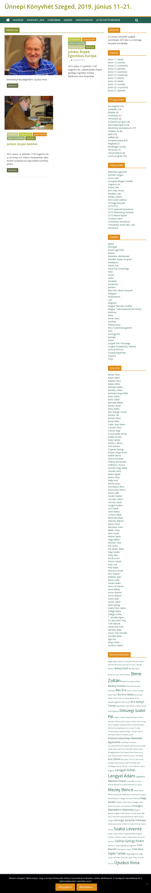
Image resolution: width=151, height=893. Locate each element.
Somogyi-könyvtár (116, 203)
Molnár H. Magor (119, 798)
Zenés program (115, 156)
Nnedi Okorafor (114, 806)
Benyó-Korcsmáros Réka (130, 681)
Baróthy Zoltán (115, 390)
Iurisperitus (113, 284)
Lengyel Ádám (121, 776)
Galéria (68, 20)
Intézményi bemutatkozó (120, 128)
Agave (111, 243)
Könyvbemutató (76, 47)
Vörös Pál (124, 858)
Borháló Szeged (115, 175)
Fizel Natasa (114, 446)
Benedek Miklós (115, 402)
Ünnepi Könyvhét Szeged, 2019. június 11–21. (68, 6)
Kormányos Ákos (116, 486)
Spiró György (114, 605)
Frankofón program (117, 121)
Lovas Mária (131, 781)
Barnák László (134, 669)
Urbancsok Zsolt (116, 626)
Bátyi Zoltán (114, 396)
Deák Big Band (113, 711)
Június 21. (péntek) (116, 90)
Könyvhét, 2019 (35, 20)
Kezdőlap (18, 20)
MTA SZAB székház (117, 199)
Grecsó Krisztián (115, 458)
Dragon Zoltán (119, 717)
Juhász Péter (114, 477)
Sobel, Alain (113, 598)
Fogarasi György (116, 449)
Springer (112, 337)
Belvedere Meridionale (118, 256)
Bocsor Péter (132, 691)
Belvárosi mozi (113, 675)
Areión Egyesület (116, 250)
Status (111, 340)
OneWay (112, 321)
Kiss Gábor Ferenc (128, 759)
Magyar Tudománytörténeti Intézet (125, 309)
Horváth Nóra (114, 471)
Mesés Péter (114, 524)
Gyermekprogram (116, 124)
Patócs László (114, 561)
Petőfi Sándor (126, 813)
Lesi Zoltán (113, 508)
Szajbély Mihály (130, 834)
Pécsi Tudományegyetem (120, 327)
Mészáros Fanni (115, 527)
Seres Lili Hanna (115, 586)
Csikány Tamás (140, 706)
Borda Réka (113, 421)
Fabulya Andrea (125, 725)
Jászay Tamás (129, 752)
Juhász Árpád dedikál (22, 144)
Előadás (111, 112)
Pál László (113, 545)
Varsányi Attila (114, 629)
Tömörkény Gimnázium (119, 221)
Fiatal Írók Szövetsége (118, 268)
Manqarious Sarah (121, 785)
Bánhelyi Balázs (115, 387)
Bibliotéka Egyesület (117, 171)
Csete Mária (130, 706)
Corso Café (113, 178)
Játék (110, 134)
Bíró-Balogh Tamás (117, 412)
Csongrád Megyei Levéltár (120, 181)
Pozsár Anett (136, 813)
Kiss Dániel (114, 759)
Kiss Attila (139, 756)
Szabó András (135, 824)
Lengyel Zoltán (125, 770)
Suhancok (125, 824)
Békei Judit (126, 702)
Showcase (113, 149)
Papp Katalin (114, 552)
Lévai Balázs (114, 511)
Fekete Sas (113, 265)
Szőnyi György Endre (129, 841)
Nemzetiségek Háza (135, 802)
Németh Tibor (114, 542)
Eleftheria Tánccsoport (122, 721)
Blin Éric (121, 690)
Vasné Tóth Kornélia (117, 633)
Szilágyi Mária (114, 611)
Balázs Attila (114, 384)
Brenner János (123, 698)
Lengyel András (115, 505)
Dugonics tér (74, 39)
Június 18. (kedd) (115, 81)
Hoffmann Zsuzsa (116, 464)
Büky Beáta (120, 706)
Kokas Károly (118, 763)
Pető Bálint (113, 567)
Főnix (110, 271)
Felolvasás (113, 115)
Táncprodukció (115, 152)
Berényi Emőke (116, 686)
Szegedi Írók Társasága (119, 343)
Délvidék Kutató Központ (120, 259)
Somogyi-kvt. (114, 334)
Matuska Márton (116, 520)
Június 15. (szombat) (117, 71)
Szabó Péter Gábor (117, 608)
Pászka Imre (114, 558)
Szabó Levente (128, 828)
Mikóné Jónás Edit (115, 795)
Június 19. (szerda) (116, 84)
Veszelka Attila (115, 636)
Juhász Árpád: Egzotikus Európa (82, 53)
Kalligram (112, 293)
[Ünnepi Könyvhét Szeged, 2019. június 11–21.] (8, 20)
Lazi (110, 299)
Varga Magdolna (132, 854)
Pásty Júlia (113, 555)
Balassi (111, 253)
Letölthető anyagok (108, 20)
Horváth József (127, 735)
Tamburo (111, 846)
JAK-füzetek (134, 746)
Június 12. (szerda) (116, 62)
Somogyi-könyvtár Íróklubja (130, 820)
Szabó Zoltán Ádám (115, 834)
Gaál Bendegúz (125, 731)
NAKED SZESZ (121, 802)
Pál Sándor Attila (116, 549)
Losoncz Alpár (115, 514)
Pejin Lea (112, 564)
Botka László (113, 698)
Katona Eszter (117, 756)
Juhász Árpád (89, 39)
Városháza (113, 227)
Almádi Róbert (138, 661)
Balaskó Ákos (114, 380)
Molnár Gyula (114, 536)
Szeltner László (121, 837)
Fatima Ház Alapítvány (116, 728)
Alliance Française (125, 661)
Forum (111, 274)
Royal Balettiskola (127, 817)
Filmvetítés (113, 118)
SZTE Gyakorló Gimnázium (120, 209)
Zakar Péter (132, 858)
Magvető (112, 302)
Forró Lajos (129, 728)
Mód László (113, 533)
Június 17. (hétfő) (116, 78)
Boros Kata (138, 695)
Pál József (116, 817)
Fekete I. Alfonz (115, 443)
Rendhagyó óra (115, 146)
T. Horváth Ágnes (116, 617)
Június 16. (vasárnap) (118, 75)
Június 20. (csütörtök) (118, 87)
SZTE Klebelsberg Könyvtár (121, 212)
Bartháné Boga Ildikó (118, 393)
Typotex (112, 355)
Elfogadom (65, 887)
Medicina (90, 47)
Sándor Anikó (114, 583)
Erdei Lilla (136, 721)
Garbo (111, 278)
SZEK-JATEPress (115, 349)
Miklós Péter (114, 530)
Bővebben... (86, 887)
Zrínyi (110, 358)
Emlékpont (113, 262)
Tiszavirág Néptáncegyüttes (126, 846)
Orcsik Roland (126, 806)
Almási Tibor (114, 374)
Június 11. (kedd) (115, 59)
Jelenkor (112, 287)
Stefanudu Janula (114, 824)
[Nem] (147, 883)
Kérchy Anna (114, 483)
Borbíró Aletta (125, 694)
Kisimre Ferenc (129, 756)
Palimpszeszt (114, 324)
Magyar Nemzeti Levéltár (120, 306)
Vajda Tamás (117, 853)
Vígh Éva (112, 639)
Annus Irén (121, 665)
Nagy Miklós (114, 539)
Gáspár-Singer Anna (117, 452)
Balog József (121, 668)
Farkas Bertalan (138, 725)
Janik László (117, 749)
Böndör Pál (113, 415)
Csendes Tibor (115, 427)
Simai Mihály (114, 589)
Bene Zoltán (114, 399)
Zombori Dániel (115, 645)
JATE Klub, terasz (116, 190)
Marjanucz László (135, 785)
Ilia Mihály (124, 742)
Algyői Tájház (113, 661)
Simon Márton (115, 595)
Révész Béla (114, 580)
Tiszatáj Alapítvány (117, 352)
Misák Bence (127, 795)
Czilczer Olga (114, 430)
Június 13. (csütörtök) (118, 65)
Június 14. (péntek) (76, 43)
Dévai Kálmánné (131, 717)
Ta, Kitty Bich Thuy (117, 620)
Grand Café (113, 187)
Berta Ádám (113, 408)
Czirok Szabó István (117, 433)
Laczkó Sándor (115, 496)
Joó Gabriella (127, 749)
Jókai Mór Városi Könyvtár (120, 290)
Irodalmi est (113, 131)
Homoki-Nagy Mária (117, 468)
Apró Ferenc (131, 665)
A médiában (54, 20)
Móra (110, 315)
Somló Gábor (114, 601)
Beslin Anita (130, 686)
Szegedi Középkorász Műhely (122, 346)
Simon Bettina (115, 592)
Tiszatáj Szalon (115, 218)
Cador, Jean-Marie (116, 424)
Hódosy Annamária (117, 461)
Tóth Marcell (114, 623)
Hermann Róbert (114, 735)
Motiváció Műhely (133, 798)
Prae (110, 330)
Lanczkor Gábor (115, 499)
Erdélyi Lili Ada (115, 436)
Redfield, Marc (115, 577)
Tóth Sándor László (124, 849)
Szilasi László (132, 837)
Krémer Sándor (121, 766)
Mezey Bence (120, 789)
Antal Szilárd (114, 377)
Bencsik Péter (125, 675)
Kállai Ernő (113, 480)
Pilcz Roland (113, 573)
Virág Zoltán (113, 642)
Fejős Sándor (114, 440)
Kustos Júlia (113, 492)
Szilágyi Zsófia (115, 614)
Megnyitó (112, 143)
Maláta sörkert (115, 196)
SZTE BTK (113, 206)
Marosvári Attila (115, 517)
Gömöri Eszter (137, 731)
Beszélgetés (114, 106)
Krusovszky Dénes (116, 489)
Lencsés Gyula (115, 502)
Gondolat (112, 281)
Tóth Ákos (137, 849)
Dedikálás (12, 134)
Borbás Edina (114, 418)
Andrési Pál (112, 665)
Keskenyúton (114, 296)
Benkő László (114, 405)
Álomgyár (112, 246)
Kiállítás (111, 137)
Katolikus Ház (114, 193)
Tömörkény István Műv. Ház (121, 224)
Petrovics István (115, 570)
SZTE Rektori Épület (117, 215)
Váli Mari (117, 858)
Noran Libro (113, 318)
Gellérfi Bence (114, 455)
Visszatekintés (84, 20)
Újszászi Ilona (79, 60)
